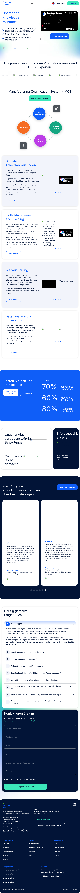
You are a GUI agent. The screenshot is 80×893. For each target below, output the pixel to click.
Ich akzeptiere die (21, 780)
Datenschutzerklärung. (28, 780)
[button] (55, 192)
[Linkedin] (74, 804)
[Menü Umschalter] (32, 3)
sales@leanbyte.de (40, 813)
